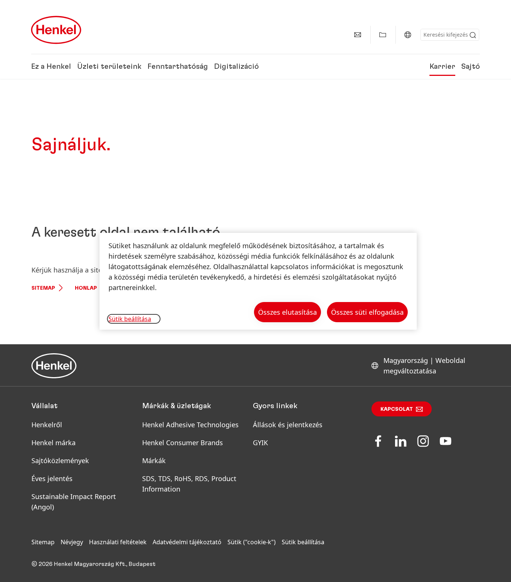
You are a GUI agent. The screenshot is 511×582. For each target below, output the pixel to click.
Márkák (154, 460)
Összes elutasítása (287, 312)
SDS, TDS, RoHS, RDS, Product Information (189, 483)
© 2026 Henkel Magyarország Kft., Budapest (93, 564)
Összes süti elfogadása (367, 312)
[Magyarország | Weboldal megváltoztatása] (408, 35)
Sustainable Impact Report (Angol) (73, 501)
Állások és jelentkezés (287, 424)
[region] (258, 281)
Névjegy (72, 542)
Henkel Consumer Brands (182, 442)
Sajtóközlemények (60, 460)
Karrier (442, 66)
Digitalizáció (236, 66)
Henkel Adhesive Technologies (190, 424)
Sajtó (470, 66)
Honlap (86, 288)
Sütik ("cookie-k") (251, 542)
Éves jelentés (52, 478)
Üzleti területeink (109, 66)
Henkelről (46, 424)
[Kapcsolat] (358, 35)
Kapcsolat (396, 409)
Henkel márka (53, 442)
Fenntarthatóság (177, 66)
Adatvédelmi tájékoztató (187, 542)
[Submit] (473, 35)
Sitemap (43, 288)
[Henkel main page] (56, 30)
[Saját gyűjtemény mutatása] (383, 35)
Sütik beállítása (303, 542)
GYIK (260, 442)
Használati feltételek (118, 542)
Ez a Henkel (51, 66)
